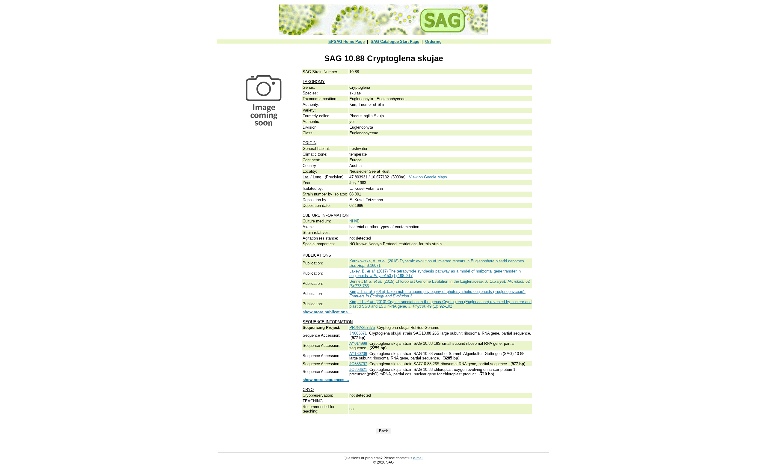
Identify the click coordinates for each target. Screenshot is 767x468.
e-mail (418, 458)
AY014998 (358, 343)
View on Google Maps (428, 177)
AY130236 (358, 353)
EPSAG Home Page (346, 41)
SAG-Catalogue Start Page (395, 41)
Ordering (433, 41)
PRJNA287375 (362, 327)
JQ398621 (358, 369)
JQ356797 (358, 364)
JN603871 (358, 333)
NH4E (354, 221)
